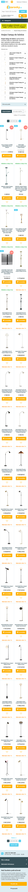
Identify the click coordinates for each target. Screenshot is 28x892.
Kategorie (7, 20)
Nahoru (13, 838)
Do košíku (8, 155)
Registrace (19, 1)
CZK (3, 1)
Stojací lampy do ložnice (20, 30)
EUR (6, 1)
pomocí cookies (19, 874)
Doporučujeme (6, 111)
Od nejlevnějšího (17, 111)
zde (17, 879)
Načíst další (14, 844)
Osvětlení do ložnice (6, 30)
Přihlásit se (24, 1)
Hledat (23, 11)
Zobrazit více (4, 49)
